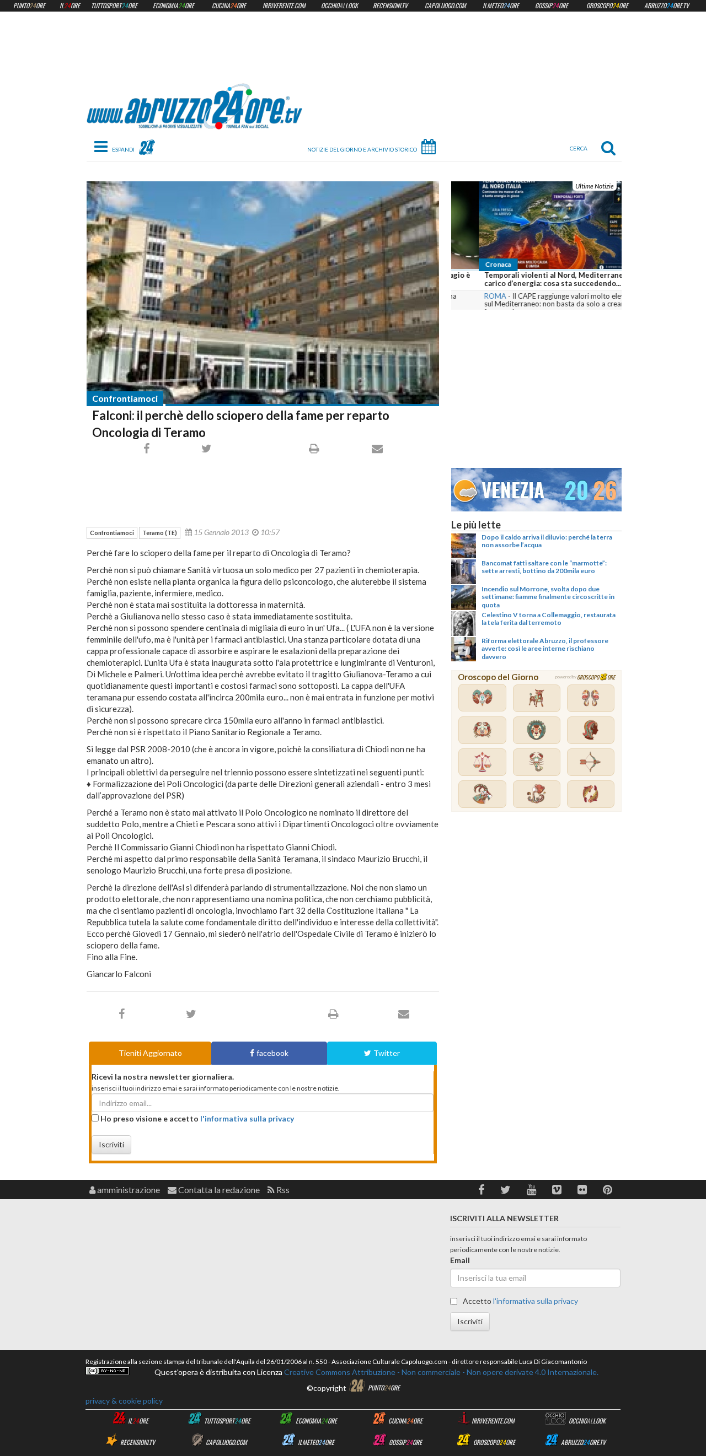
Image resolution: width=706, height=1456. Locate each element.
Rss (282, 1189)
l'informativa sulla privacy (247, 1118)
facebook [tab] (272, 1053)
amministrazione (127, 1189)
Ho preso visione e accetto (196, 1118)
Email (460, 1260)
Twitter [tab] (386, 1053)
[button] (481, 1189)
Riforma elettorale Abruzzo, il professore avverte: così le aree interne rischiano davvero (545, 649)
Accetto (519, 1301)
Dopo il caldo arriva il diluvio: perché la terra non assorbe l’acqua (547, 541)
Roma (468, 296)
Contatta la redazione (218, 1189)
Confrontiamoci (125, 398)
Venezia (513, 488)
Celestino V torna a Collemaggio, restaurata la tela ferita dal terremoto (549, 619)
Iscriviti (111, 1144)
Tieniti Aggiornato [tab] (150, 1053)
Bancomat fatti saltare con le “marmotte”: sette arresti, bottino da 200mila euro (544, 567)
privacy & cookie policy (124, 1400)
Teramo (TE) (159, 532)
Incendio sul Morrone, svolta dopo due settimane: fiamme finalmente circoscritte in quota (548, 597)
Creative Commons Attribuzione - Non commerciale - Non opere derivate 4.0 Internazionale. (440, 1372)
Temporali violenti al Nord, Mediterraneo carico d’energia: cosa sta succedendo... (528, 279)
